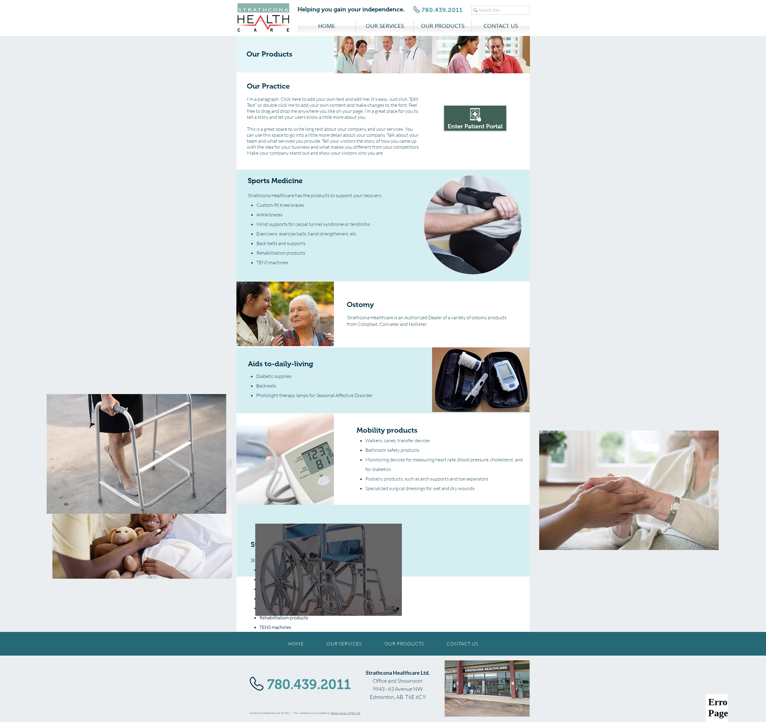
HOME (296, 644)
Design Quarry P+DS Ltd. (346, 713)
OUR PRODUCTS (404, 644)
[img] (383, 54)
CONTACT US (462, 644)
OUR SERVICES (344, 644)
